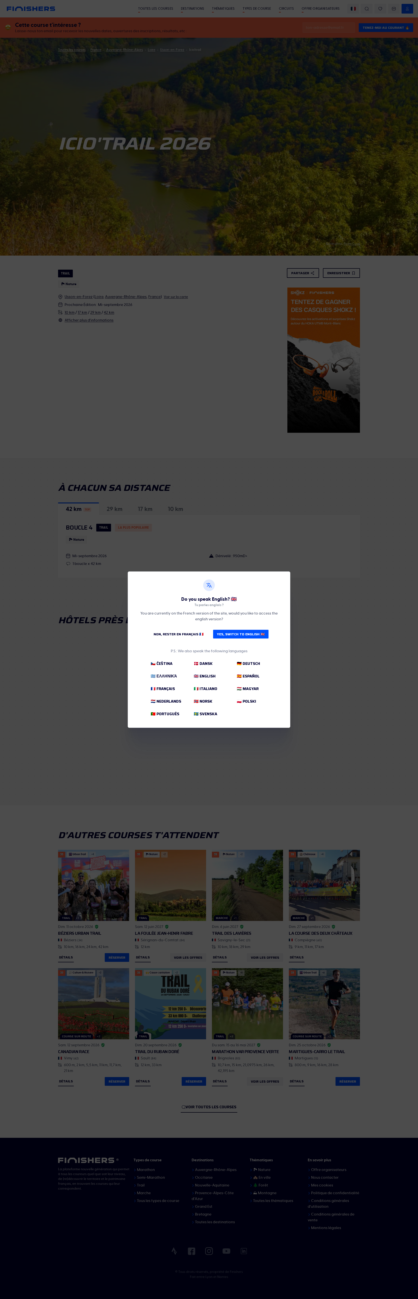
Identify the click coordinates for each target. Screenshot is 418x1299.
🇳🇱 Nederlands (166, 701)
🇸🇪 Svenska (205, 714)
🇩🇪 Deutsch (248, 664)
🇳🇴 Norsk (203, 701)
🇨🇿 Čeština (161, 664)
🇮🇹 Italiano (205, 689)
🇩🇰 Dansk (203, 664)
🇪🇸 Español (248, 676)
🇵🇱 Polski (246, 701)
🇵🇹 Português (165, 714)
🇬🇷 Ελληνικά (164, 676)
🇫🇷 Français (163, 689)
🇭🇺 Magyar (248, 689)
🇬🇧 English (205, 676)
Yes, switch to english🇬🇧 (241, 634)
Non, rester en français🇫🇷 (178, 634)
